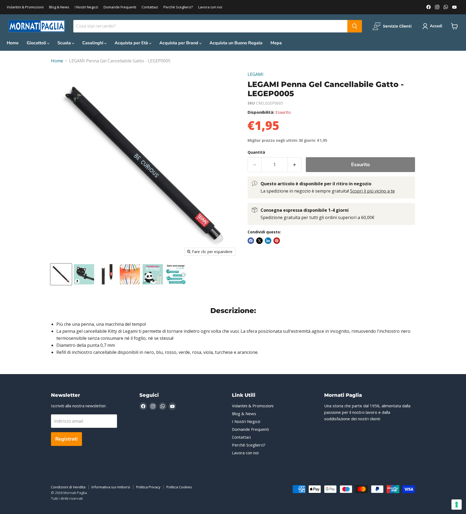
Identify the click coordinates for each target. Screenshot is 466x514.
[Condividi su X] (259, 240)
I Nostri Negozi (86, 7)
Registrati (66, 439)
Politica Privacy (148, 487)
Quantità (256, 152)
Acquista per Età (132, 43)
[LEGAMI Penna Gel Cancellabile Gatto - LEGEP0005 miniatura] (61, 274)
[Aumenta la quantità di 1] (294, 164)
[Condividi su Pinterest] (276, 240)
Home (13, 43)
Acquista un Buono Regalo (236, 43)
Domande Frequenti (120, 7)
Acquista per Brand (179, 43)
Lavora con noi (210, 7)
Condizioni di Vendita (68, 487)
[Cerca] (354, 26)
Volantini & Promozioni (25, 7)
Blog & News (59, 7)
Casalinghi (93, 43)
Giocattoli (37, 43)
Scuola (64, 43)
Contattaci (150, 7)
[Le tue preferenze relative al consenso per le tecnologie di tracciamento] (456, 504)
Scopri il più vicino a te (372, 191)
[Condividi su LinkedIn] (268, 240)
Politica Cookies (179, 487)
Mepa (276, 43)
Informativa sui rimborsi (110, 487)
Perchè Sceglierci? (178, 7)
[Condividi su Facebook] (251, 240)
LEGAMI (255, 74)
